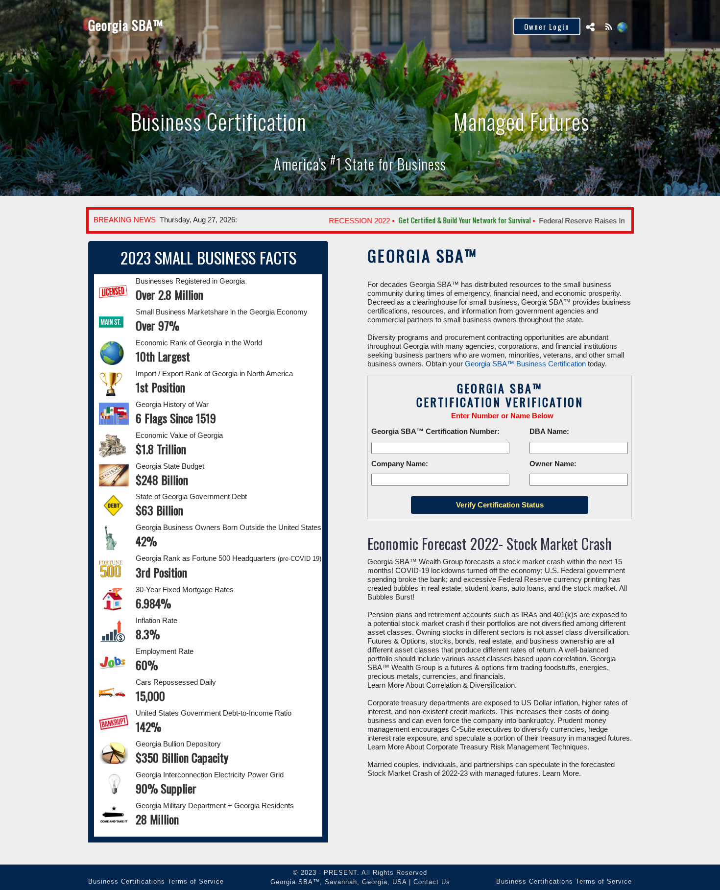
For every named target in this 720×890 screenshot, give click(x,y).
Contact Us (431, 882)
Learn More (560, 773)
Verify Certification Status (307, 26)
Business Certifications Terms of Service (156, 881)
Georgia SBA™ (125, 25)
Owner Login (547, 26)
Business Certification (206, 26)
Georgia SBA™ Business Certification (525, 364)
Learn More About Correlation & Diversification (441, 685)
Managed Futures (522, 121)
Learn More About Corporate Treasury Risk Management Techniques (477, 747)
